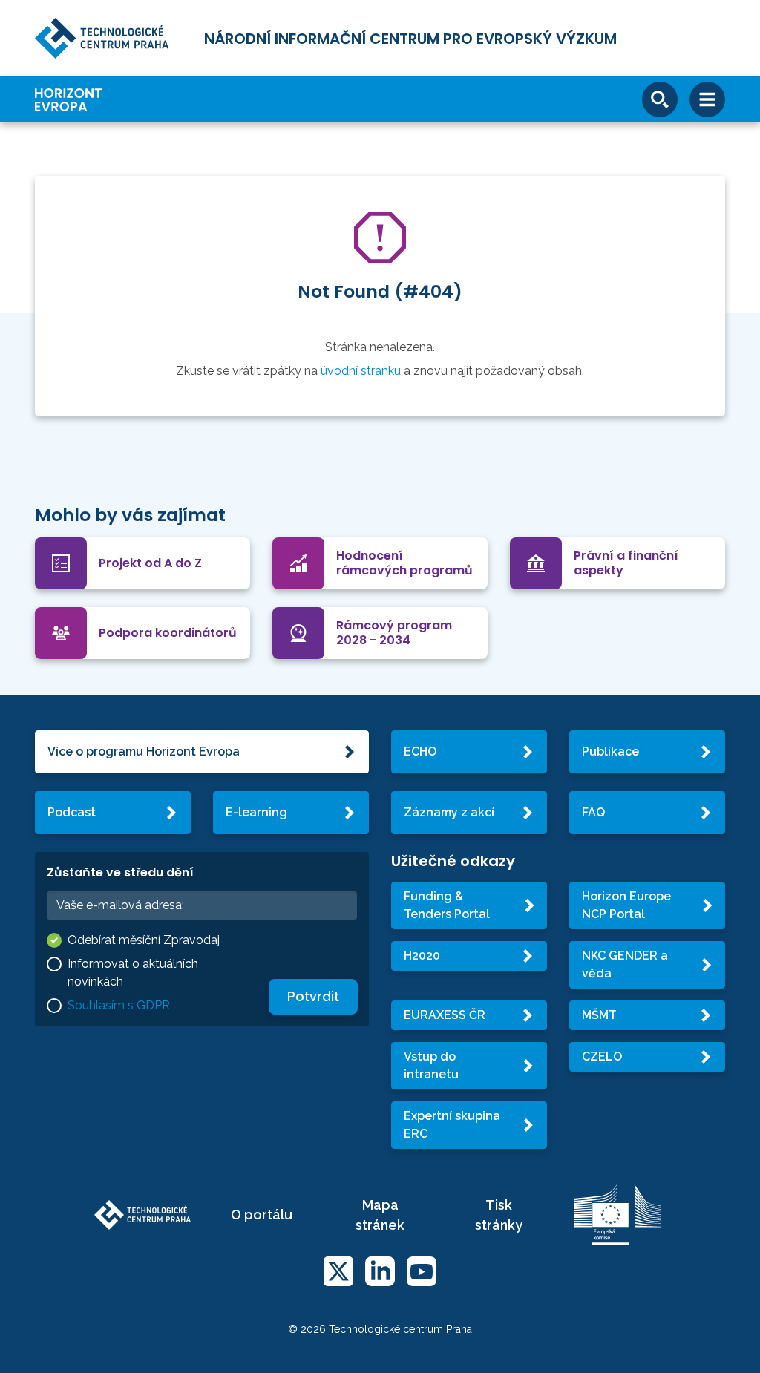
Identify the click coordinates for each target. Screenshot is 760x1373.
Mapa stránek (380, 1215)
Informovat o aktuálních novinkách (133, 973)
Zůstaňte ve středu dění (120, 872)
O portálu (261, 1214)
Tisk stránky (498, 1215)
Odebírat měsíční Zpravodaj (144, 940)
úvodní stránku (361, 371)
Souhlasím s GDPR (119, 1005)
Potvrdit (313, 996)
